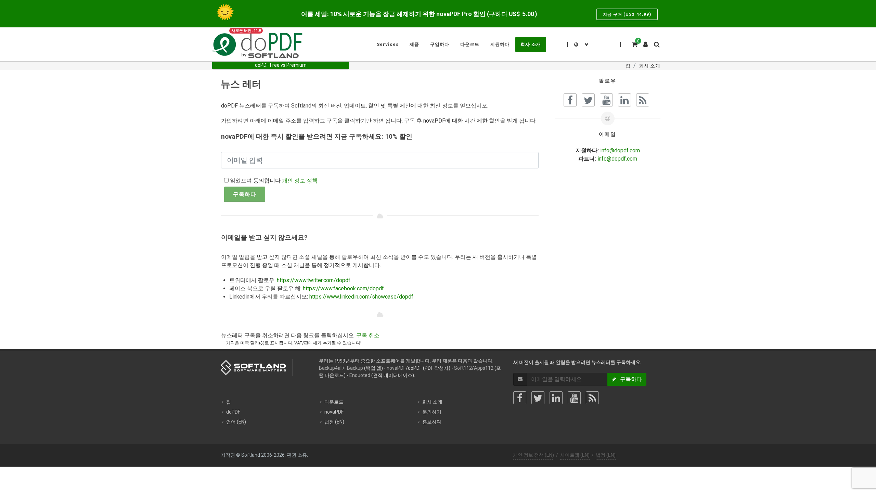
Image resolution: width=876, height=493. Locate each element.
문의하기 (431, 412)
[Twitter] (537, 397)
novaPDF (396, 368)
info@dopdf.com (620, 150)
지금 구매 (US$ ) (627, 14)
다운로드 (334, 402)
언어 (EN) (236, 422)
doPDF (233, 412)
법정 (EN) (334, 422)
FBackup (354, 368)
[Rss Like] (642, 99)
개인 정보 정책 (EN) (533, 455)
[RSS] (592, 397)
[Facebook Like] (570, 99)
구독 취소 (367, 335)
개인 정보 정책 (300, 180)
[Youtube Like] (606, 99)
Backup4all (331, 368)
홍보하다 (431, 422)
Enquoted (359, 375)
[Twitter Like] (588, 99)
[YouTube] (574, 397)
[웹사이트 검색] (656, 43)
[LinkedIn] (556, 397)
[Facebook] (519, 397)
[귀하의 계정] (645, 41)
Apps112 (483, 368)
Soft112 (463, 368)
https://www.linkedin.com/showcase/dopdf (361, 296)
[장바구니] (634, 43)
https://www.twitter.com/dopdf (313, 280)
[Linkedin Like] (624, 99)
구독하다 (244, 194)
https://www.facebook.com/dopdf (343, 288)
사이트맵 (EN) (575, 455)
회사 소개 (432, 402)
